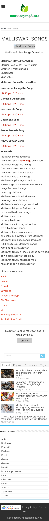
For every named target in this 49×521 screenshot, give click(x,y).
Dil (2, 310)
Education (6, 447)
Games (5, 463)
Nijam (4, 305)
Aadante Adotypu (10, 295)
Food (4, 455)
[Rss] (24, 514)
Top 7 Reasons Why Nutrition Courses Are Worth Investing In (31, 396)
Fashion (5, 451)
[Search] (42, 356)
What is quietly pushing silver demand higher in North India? (32, 372)
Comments (31, 365)
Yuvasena (6, 290)
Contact (24, 340)
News (4, 483)
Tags (43, 365)
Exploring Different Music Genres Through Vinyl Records (30, 384)
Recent (6, 365)
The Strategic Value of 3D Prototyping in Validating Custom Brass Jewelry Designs (24, 417)
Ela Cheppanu (8, 300)
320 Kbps (18, 93)
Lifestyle (6, 479)
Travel (4, 495)
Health (4, 467)
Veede (4, 281)
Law (3, 475)
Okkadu (5, 286)
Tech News (7, 491)
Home (3, 28)
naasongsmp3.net (32, 517)
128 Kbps (6, 93)
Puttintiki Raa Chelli (11, 319)
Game (4, 459)
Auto (4, 439)
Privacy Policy (29, 507)
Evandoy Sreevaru (11, 314)
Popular (17, 365)
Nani (3, 276)
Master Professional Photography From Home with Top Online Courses (30, 407)
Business (6, 443)
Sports (5, 487)
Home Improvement (12, 471)
